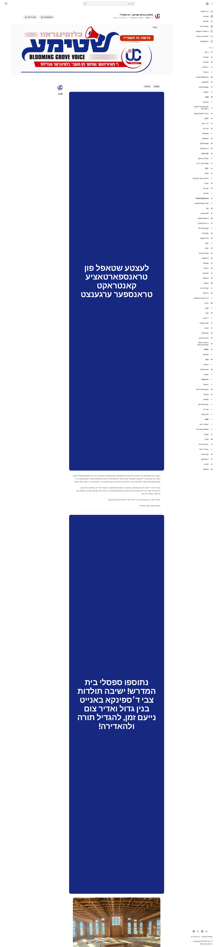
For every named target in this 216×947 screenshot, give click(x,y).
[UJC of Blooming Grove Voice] (207, 3)
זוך (129, 3)
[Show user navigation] (6, 3)
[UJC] (157, 16)
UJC (147, 17)
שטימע (156, 86)
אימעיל (147, 86)
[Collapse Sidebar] (212, 3)
